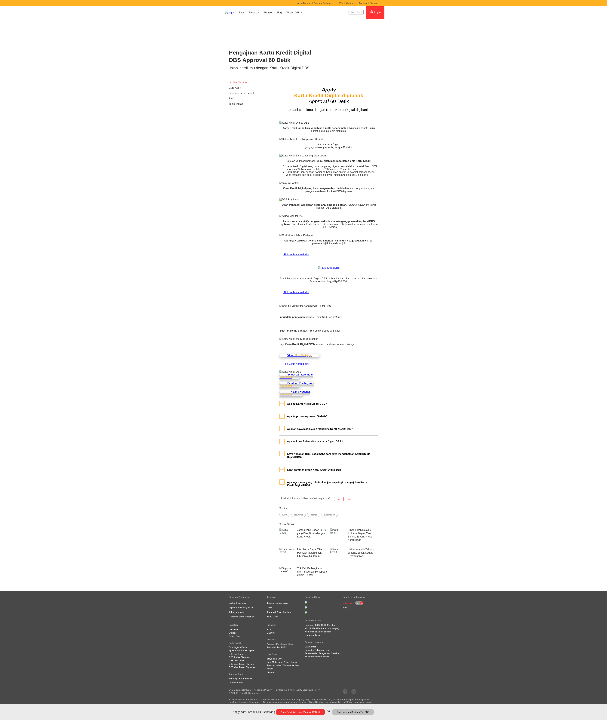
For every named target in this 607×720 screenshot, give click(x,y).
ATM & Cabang (346, 3)
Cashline (271, 633)
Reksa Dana (235, 636)
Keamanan (329, 514)
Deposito (233, 629)
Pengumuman (236, 682)
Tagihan (314, 514)
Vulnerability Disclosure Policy (305, 690)
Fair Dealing (281, 690)
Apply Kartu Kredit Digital (241, 650)
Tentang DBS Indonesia (240, 678)
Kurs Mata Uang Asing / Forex (282, 662)
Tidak (349, 499)
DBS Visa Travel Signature (242, 667)
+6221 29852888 (313, 628)
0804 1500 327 (322, 625)
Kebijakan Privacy (263, 690)
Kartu (285, 514)
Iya (339, 499)
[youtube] (353, 691)
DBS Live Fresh (237, 660)
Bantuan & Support (368, 3)
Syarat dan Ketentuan (240, 690)
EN (357, 603)
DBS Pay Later (236, 654)
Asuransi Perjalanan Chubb (280, 644)
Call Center (310, 646)
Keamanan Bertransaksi (317, 656)
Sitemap (271, 672)
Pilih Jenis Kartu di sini (296, 254)
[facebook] (345, 691)
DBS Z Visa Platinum (239, 657)
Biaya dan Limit (274, 658)
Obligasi (233, 633)
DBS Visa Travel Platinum (241, 664)
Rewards (298, 514)
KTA (269, 629)
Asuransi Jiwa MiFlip (277, 647)
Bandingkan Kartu (238, 647)
